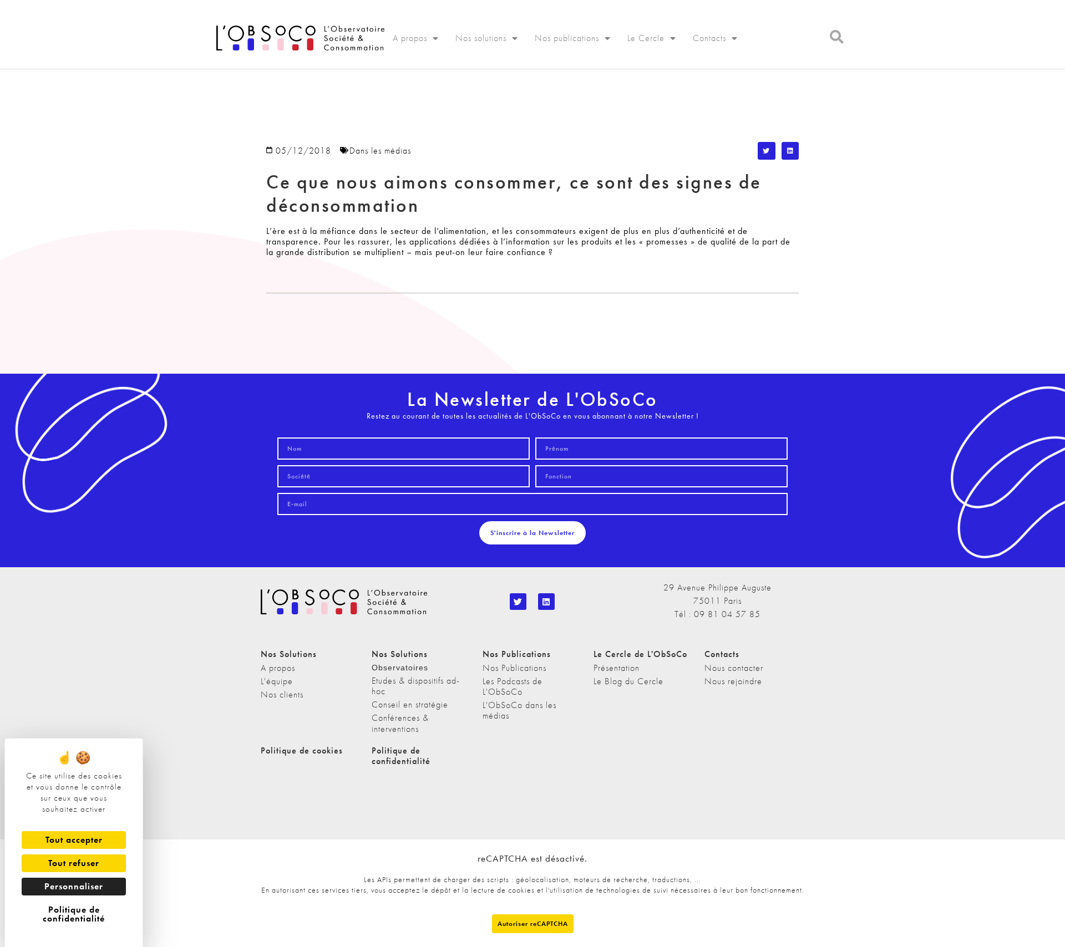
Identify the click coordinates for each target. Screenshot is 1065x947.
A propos (410, 38)
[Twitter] (518, 601)
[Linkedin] (546, 601)
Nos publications (567, 38)
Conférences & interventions (400, 723)
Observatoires (400, 667)
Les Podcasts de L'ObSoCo (512, 686)
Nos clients (282, 694)
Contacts (709, 38)
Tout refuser (73, 863)
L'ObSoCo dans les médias (519, 710)
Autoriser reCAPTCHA (533, 923)
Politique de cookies (302, 750)
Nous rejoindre (733, 681)
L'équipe (277, 681)
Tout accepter (74, 840)
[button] (766, 151)
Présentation (617, 668)
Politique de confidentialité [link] (74, 914)
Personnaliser (73, 886)
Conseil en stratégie (410, 704)
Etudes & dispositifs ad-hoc (416, 686)
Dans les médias (380, 150)
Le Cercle (646, 38)
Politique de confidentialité (401, 756)
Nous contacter (733, 668)
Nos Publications (514, 668)
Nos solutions (480, 38)
